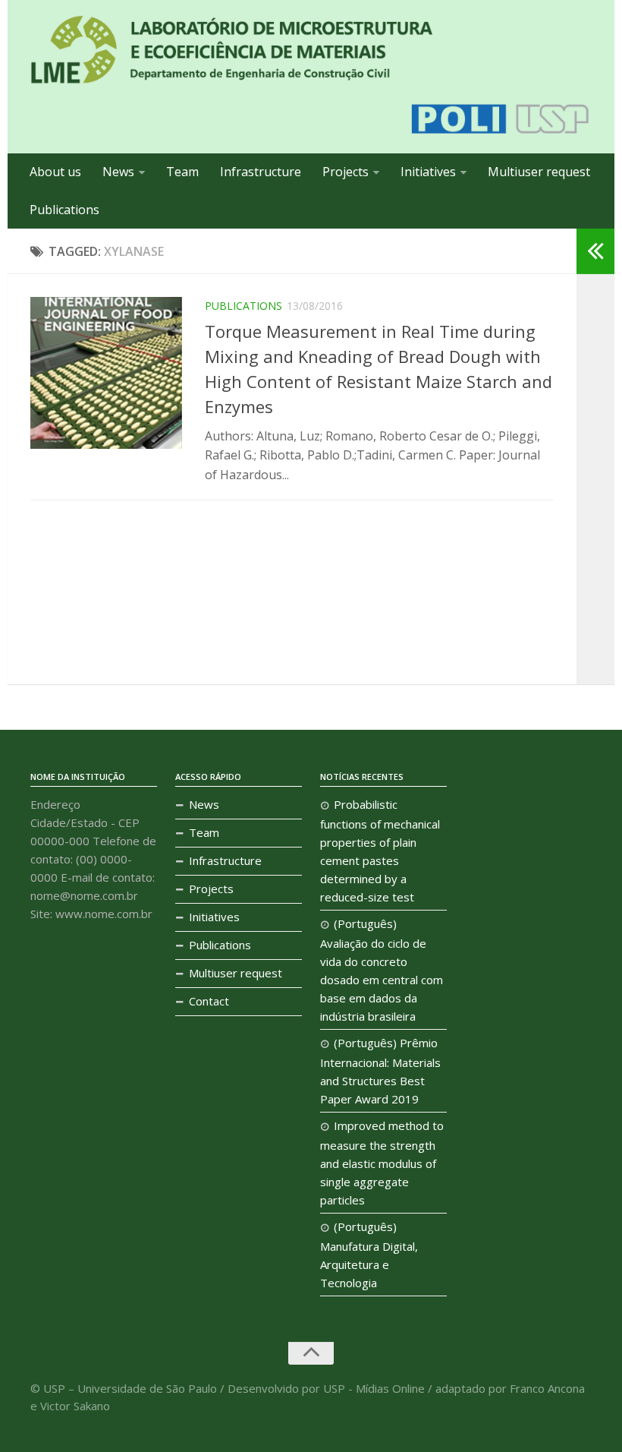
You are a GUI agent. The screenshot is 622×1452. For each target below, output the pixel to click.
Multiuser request (539, 171)
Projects (345, 171)
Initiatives (428, 171)
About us (55, 171)
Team (182, 171)
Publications (64, 209)
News (118, 171)
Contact (209, 1001)
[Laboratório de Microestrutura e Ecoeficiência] (231, 50)
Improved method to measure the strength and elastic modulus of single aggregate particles (382, 1162)
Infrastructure (260, 171)
